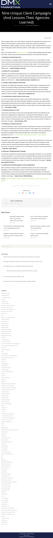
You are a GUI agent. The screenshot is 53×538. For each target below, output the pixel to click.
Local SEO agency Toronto (6, 415)
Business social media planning (7, 317)
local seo (3, 411)
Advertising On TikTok (5, 293)
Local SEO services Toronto (7, 419)
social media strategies (6, 486)
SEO (2, 457)
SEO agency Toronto (5, 463)
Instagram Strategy (5, 401)
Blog (2, 315)
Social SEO (3, 492)
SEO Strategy (4, 469)
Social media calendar (5, 474)
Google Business (4, 365)
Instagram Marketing (5, 393)
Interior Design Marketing (6, 403)
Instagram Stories (5, 397)
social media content (5, 476)
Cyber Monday (4, 321)
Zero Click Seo (4, 524)
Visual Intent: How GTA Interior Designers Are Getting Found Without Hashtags (19, 281)
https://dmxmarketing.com (15, 203)
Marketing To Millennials (6, 421)
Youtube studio (4, 522)
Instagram (3, 381)
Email (2, 351)
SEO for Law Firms (5, 467)
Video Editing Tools (5, 506)
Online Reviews (4, 431)
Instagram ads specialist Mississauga (8, 387)
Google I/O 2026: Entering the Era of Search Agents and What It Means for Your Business (21, 256)
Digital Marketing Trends (6, 335)
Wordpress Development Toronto (8, 514)
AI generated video (5, 295)
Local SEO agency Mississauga (7, 413)
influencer (3, 375)
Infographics (3, 379)
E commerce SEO (5, 339)
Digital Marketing (4, 327)
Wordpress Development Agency (8, 508)
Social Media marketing (6, 480)
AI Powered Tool (4, 301)
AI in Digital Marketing (5, 297)
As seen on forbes (20, 185)
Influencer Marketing (5, 377)
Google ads (3, 361)
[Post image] (4, 218)
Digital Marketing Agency (6, 329)
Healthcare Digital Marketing (7, 371)
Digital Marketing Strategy (6, 331)
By (29, 185)
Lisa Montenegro (19, 134)
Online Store (3, 443)
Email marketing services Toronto (8, 357)
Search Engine (4, 449)
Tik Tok (2, 496)
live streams (3, 409)
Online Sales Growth (5, 437)
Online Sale (3, 433)
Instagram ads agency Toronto (7, 385)
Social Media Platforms (6, 484)
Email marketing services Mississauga (9, 355)
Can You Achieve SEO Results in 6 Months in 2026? (13, 276)
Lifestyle (3, 405)
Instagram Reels (4, 395)
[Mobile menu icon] (50, 4)
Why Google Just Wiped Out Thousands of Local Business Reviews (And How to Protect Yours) (22, 261)
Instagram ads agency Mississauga (8, 383)
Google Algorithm (4, 363)
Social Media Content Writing (7, 478)
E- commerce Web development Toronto (9, 345)
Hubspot (3, 373)
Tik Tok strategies (4, 500)
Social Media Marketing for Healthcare (9, 482)
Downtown (3, 337)
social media (3, 471)
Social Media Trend (5, 490)
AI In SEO (3, 299)
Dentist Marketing (4, 323)
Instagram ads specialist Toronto (8, 389)
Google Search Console (6, 367)
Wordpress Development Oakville (8, 512)
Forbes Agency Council (22, 52)
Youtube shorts (4, 520)
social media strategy (5, 488)
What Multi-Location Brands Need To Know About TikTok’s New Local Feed (17, 218)
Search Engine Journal (6, 451)
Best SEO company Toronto (7, 307)
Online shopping (4, 439)
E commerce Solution (5, 341)
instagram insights (5, 391)
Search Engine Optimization (7, 453)
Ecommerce (3, 347)
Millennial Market (4, 427)
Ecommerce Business (5, 349)
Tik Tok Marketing (4, 498)
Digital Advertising (5, 325)
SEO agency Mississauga (6, 461)
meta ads (3, 425)
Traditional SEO (4, 502)
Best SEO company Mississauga (8, 305)
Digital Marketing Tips (5, 333)
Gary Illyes (3, 359)
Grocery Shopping (5, 369)
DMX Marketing (30, 533)
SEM (2, 455)
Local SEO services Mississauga (8, 417)
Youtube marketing (5, 518)
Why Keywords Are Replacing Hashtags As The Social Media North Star (14, 227)
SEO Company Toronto (6, 465)
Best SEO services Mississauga (7, 309)
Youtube (3, 516)
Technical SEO (4, 494)
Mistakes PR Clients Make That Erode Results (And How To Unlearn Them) (13, 234)
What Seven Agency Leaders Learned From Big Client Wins (40, 227)
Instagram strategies (5, 399)
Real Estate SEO (4, 447)
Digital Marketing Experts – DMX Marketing (35, 134)
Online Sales (3, 435)
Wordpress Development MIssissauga (9, 510)
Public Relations (4, 445)
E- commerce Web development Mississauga (10, 343)
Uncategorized (4, 504)
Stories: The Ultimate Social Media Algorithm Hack (39, 234)
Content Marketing (5, 319)
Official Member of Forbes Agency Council (9, 429)
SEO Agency (3, 459)
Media (2, 423)
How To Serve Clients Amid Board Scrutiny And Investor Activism (39, 217)
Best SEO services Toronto (6, 311)
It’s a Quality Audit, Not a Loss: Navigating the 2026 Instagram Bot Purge (18, 266)
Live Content (3, 407)
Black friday (3, 313)
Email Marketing (4, 353)
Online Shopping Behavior (6, 441)
